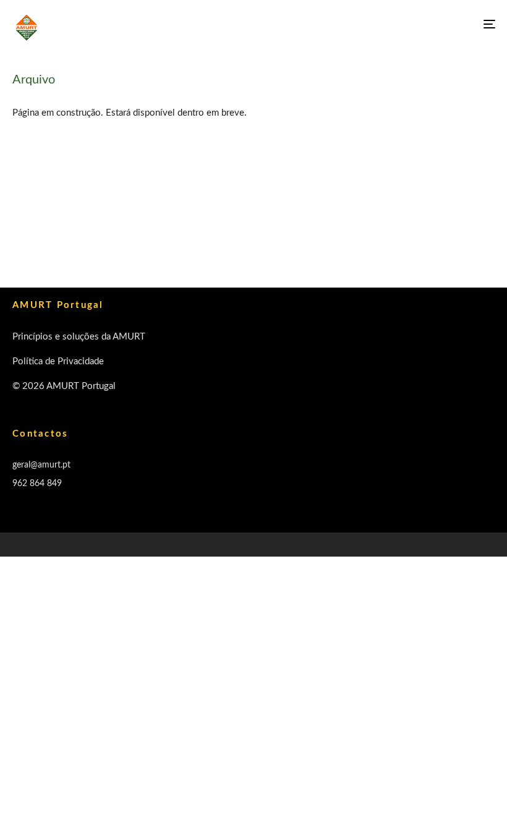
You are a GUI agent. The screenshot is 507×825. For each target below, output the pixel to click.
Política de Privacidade (58, 361)
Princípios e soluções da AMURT (78, 336)
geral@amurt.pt (41, 465)
